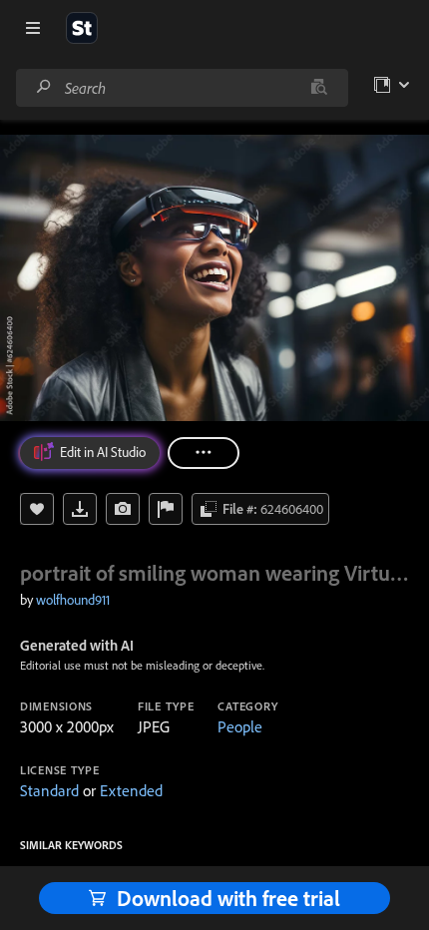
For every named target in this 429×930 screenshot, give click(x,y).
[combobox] (181, 88)
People (239, 726)
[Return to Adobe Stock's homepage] (82, 28)
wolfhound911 (73, 600)
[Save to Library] (37, 509)
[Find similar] (318, 88)
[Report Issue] (166, 509)
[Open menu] (33, 28)
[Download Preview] (80, 509)
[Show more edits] (203, 453)
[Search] (44, 87)
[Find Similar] (123, 509)
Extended (131, 790)
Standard (49, 790)
